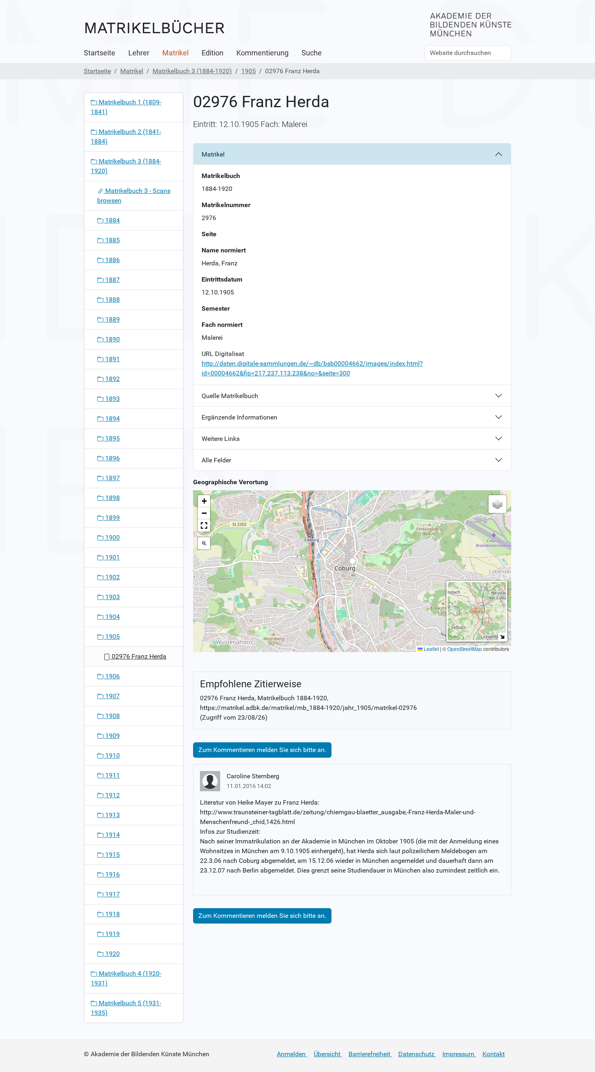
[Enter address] (204, 543)
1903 (112, 597)
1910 (112, 755)
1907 (112, 696)
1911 (112, 775)
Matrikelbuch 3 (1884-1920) (192, 71)
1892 (112, 379)
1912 (112, 795)
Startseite (99, 53)
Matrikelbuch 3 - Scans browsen (133, 195)
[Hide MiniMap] (502, 636)
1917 (112, 894)
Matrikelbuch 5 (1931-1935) (126, 1008)
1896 (112, 458)
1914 (112, 835)
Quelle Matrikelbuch (230, 396)
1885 (112, 240)
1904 (112, 617)
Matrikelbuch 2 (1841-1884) (126, 136)
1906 (112, 676)
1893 (112, 399)
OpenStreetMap (464, 648)
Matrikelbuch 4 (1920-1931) (126, 978)
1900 (112, 537)
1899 (112, 517)
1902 (112, 577)
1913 (112, 815)
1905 (248, 71)
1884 (112, 220)
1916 (112, 874)
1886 (112, 260)
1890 (112, 339)
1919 (112, 934)
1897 (112, 478)
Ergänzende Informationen (239, 417)
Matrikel (175, 53)
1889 (112, 319)
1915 (112, 854)
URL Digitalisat (223, 354)
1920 (112, 954)
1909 (112, 735)
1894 (112, 418)
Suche (312, 53)
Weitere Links (221, 439)
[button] (352, 563)
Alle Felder (216, 460)
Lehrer (138, 53)
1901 (112, 557)
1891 (112, 359)
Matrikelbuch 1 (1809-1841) (126, 107)
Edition (212, 53)
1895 (112, 438)
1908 (112, 716)
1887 (112, 280)
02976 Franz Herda (138, 656)
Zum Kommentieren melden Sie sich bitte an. (262, 750)
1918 (112, 914)
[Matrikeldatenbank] (154, 27)
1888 (112, 299)
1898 (112, 498)
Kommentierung (262, 53)
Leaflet (431, 648)
